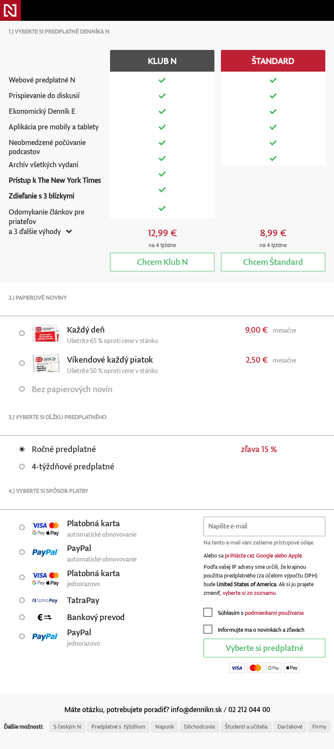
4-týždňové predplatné (73, 466)
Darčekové (289, 726)
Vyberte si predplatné (265, 647)
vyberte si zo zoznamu (249, 593)
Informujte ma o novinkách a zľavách (260, 630)
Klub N (162, 261)
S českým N (67, 726)
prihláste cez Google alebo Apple (263, 555)
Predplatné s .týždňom (118, 726)
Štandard (273, 261)
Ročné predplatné (64, 448)
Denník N (10, 10)
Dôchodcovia (199, 726)
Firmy (319, 726)
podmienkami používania (274, 613)
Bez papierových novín (72, 388)
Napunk (164, 726)
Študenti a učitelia (246, 726)
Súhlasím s (260, 613)
